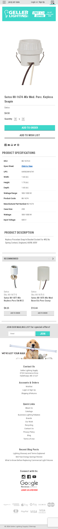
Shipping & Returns (29, 393)
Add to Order (15, 313)
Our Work (29, 422)
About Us (29, 408)
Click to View (27, 166)
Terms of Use (29, 439)
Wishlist (29, 387)
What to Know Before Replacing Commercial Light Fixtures (29, 460)
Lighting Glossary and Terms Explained (29, 453)
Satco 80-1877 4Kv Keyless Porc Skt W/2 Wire (13, 301)
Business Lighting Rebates (29, 415)
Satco (6, 291)
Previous (49, 259)
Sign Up (42, 2)
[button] (29, 349)
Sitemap (32, 527)
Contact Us (29, 429)
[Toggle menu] (4, 4)
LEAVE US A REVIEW (29, 490)
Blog (29, 435)
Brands (29, 418)
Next (53, 259)
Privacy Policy (29, 432)
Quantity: (8, 119)
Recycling (29, 425)
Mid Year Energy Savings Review (29, 457)
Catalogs (29, 411)
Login (33, 2)
